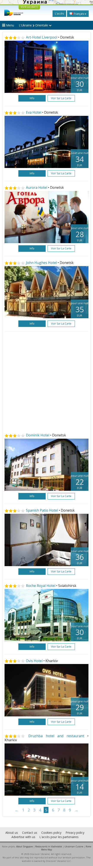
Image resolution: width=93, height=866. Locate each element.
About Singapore (24, 846)
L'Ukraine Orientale (34, 25)
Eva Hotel (33, 112)
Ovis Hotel (34, 660)
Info (32, 98)
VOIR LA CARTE (29, 6)
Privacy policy (75, 832)
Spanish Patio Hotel (42, 510)
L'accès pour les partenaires (59, 837)
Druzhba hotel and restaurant (56, 736)
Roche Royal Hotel (40, 585)
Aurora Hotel (36, 187)
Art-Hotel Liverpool (41, 37)
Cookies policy (51, 832)
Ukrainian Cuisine (73, 846)
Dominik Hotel (37, 435)
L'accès (59, 13)
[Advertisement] (46, 382)
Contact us (29, 832)
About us (11, 832)
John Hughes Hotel (41, 262)
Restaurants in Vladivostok (48, 846)
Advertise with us (23, 837)
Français (79, 14)
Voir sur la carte (61, 98)
